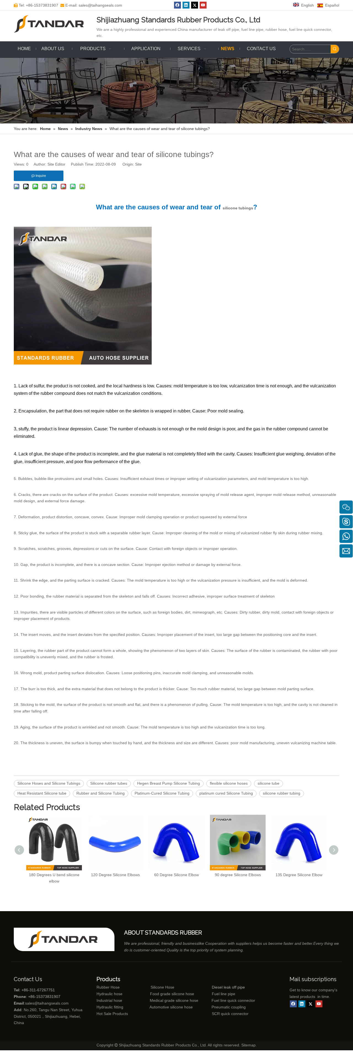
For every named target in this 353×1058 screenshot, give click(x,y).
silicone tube (268, 783)
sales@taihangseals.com (47, 1003)
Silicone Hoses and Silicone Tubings (48, 783)
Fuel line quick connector (233, 1000)
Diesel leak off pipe (228, 987)
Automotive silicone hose (161, 1007)
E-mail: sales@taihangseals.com (91, 5)
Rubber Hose (108, 987)
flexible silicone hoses (229, 783)
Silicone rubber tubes (108, 783)
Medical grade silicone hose (174, 1000)
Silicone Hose (150, 987)
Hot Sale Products (112, 1013)
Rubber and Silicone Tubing (100, 793)
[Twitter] (194, 5)
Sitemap (248, 1045)
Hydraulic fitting (110, 1007)
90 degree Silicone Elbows (238, 875)
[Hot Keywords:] (335, 49)
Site (138, 164)
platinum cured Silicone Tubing (226, 793)
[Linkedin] (186, 5)
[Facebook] (177, 5)
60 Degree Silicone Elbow (176, 875)
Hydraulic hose (109, 994)
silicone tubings (238, 208)
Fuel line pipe (223, 994)
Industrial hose (109, 1000)
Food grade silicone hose (172, 994)
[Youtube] (203, 5)
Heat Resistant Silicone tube (41, 793)
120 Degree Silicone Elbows (115, 875)
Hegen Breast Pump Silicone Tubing (168, 783)
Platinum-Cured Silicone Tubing (162, 793)
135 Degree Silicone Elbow (299, 875)
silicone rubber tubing (281, 793)
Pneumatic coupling (229, 1007)
